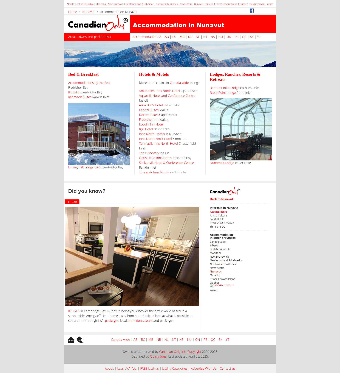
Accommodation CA (146, 37)
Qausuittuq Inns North (155, 158)
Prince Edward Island (226, 3)
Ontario (209, 3)
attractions (135, 320)
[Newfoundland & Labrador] (232, 260)
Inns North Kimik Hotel (155, 139)
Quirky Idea (158, 356)
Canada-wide (179, 82)
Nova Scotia (186, 3)
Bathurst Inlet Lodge (224, 88)
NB (190, 37)
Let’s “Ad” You (127, 368)
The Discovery (149, 153)
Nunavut (198, 3)
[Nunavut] (232, 271)
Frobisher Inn (148, 119)
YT (258, 37)
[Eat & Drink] (232, 219)
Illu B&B (74, 92)
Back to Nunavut (221, 199)
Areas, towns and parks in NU (89, 37)
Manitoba (101, 3)
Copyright (194, 351)
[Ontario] (232, 275)
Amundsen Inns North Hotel (159, 91)
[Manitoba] (232, 253)
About (109, 368)
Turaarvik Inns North (154, 172)
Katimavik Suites (79, 97)
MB (182, 37)
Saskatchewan (257, 3)
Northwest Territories (167, 3)
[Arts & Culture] (232, 215)
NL (198, 37)
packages (111, 320)
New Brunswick (115, 3)
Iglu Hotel (146, 129)
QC (244, 37)
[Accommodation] (232, 212)
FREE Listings (149, 368)
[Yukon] (232, 290)
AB (167, 37)
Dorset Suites (148, 115)
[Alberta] (232, 245)
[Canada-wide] (232, 242)
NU (220, 37)
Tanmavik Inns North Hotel (158, 143)
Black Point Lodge (223, 92)
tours (148, 320)
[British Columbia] (232, 249)
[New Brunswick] (232, 256)
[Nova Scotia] (232, 268)
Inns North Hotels (152, 134)
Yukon (270, 3)
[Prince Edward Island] (232, 279)
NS (213, 37)
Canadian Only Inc (172, 351)
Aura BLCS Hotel (151, 105)
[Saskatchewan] (221, 286)
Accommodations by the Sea (89, 82)
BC (174, 37)
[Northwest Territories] (232, 264)
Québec (244, 3)
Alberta (70, 3)
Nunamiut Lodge (222, 163)
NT (205, 37)
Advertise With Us (203, 368)
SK (252, 37)
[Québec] (232, 283)
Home (72, 12)
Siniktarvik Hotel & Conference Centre (166, 162)
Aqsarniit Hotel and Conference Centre (167, 95)
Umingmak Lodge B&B (84, 167)
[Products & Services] (232, 223)
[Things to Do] (232, 227)
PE (237, 37)
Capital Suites (148, 110)
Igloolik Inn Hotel (151, 124)
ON (228, 37)
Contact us (227, 368)
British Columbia (85, 3)
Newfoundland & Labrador (140, 3)
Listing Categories (174, 368)
